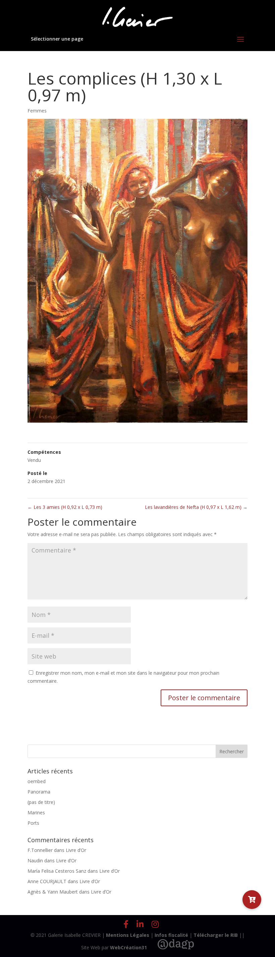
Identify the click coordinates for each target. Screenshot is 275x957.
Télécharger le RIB (216, 935)
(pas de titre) (41, 802)
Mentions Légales (127, 935)
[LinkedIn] (140, 924)
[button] (251, 899)
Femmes (37, 110)
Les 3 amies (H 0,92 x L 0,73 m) (65, 507)
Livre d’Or (76, 850)
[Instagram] (155, 924)
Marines (36, 812)
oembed (37, 781)
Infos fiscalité (171, 935)
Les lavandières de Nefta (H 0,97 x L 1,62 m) (196, 507)
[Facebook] (125, 924)
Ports (33, 823)
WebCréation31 (128, 947)
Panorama (39, 791)
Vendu (34, 460)
